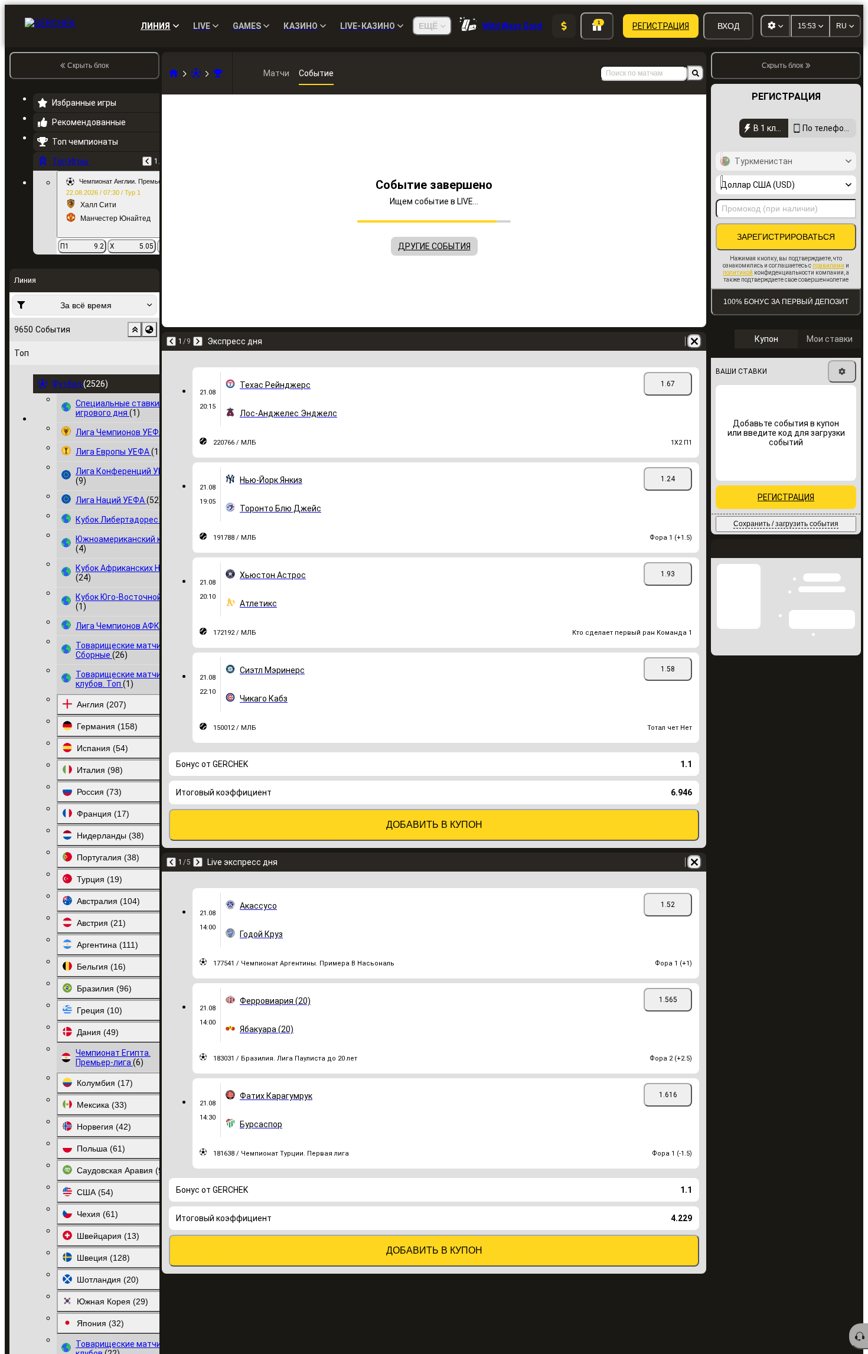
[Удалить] (694, 341)
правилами (828, 265)
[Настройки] (842, 371)
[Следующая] (198, 341)
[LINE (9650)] (174, 73)
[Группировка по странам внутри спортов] (149, 329)
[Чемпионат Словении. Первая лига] (218, 73)
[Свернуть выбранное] (135, 329)
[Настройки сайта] (775, 26)
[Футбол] (196, 73)
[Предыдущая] (147, 161)
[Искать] (695, 73)
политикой (738, 272)
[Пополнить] (564, 26)
